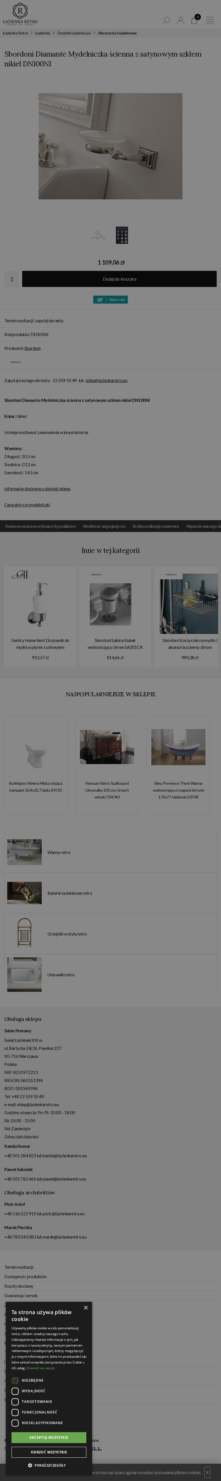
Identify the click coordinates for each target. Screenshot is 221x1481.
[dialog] (110, 740)
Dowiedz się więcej (40, 1368)
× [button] (85, 1308)
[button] (49, 1465)
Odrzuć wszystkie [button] (49, 1452)
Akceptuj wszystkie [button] (48, 1437)
